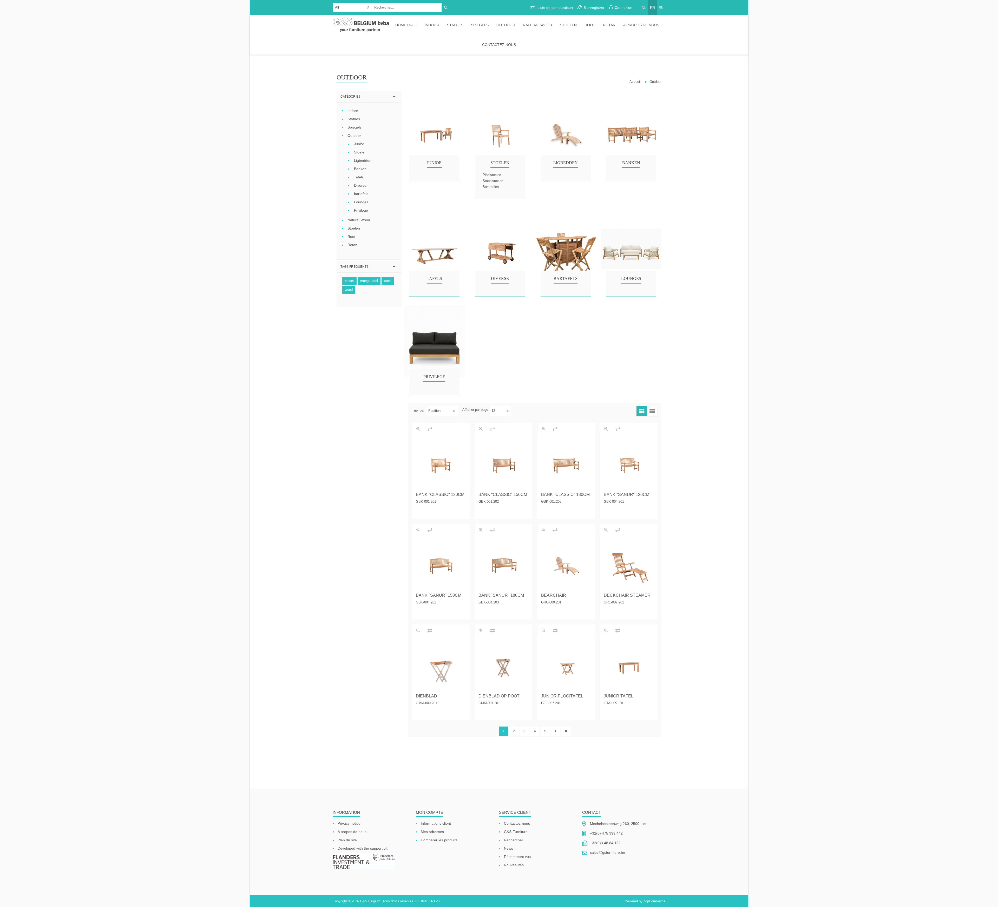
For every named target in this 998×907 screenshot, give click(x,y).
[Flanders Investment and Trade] (364, 861)
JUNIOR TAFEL (618, 696)
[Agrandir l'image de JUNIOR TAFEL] (629, 665)
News (508, 848)
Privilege (434, 376)
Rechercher (513, 840)
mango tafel (369, 281)
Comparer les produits (439, 840)
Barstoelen (491, 187)
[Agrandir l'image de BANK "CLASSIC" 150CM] (503, 463)
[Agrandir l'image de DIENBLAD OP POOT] (503, 665)
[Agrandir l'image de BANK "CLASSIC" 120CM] (441, 463)
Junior (434, 162)
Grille (641, 411)
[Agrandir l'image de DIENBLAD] (441, 665)
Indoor (432, 25)
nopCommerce (654, 901)
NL (644, 7)
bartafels (565, 278)
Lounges (631, 278)
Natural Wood (537, 25)
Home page (406, 25)
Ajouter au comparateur (430, 429)
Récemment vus (517, 857)
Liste (652, 411)
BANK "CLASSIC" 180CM (565, 494)
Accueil (635, 82)
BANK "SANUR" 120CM (626, 494)
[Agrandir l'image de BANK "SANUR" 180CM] (503, 564)
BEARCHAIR (553, 595)
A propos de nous (641, 25)
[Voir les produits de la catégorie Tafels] (434, 249)
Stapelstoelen (493, 181)
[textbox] (407, 7)
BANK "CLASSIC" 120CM (440, 494)
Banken (631, 162)
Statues (455, 25)
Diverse (500, 278)
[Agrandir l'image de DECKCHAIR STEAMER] (629, 564)
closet (349, 281)
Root (590, 25)
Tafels (434, 278)
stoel (387, 281)
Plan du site (347, 840)
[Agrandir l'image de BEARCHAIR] (566, 564)
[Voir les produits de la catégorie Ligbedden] (565, 133)
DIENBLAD (426, 696)
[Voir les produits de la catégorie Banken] (631, 133)
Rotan (609, 25)
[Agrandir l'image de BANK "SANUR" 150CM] (441, 564)
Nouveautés (514, 865)
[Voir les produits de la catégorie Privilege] (434, 347)
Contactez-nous (499, 45)
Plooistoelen (492, 175)
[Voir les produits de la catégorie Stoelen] (500, 133)
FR (652, 7)
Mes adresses (432, 832)
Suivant (555, 731)
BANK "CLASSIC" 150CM (502, 494)
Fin (565, 731)
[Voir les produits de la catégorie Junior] (434, 133)
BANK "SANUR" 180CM (501, 595)
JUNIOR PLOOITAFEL (562, 696)
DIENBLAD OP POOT (499, 696)
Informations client (436, 823)
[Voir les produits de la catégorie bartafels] (565, 249)
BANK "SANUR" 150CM (438, 595)
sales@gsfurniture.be (607, 852)
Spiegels (480, 25)
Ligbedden (565, 162)
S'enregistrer (594, 7)
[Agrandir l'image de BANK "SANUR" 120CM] (629, 463)
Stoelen (568, 25)
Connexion (623, 7)
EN (661, 7)
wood (349, 290)
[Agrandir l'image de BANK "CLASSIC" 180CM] (566, 463)
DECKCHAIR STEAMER (627, 595)
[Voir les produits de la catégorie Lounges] (631, 249)
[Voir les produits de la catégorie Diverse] (500, 249)
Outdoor (505, 25)
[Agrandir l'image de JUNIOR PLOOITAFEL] (566, 665)
